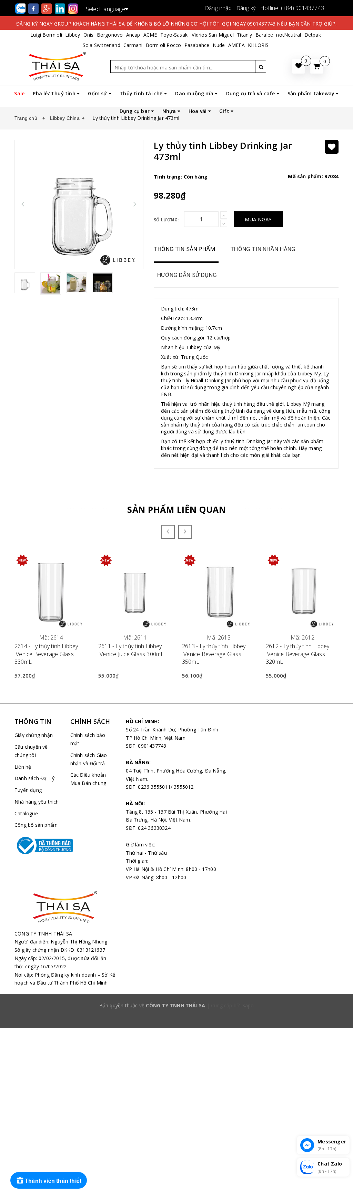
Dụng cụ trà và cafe (251, 93)
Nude (219, 45)
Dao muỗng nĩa (195, 93)
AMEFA (236, 45)
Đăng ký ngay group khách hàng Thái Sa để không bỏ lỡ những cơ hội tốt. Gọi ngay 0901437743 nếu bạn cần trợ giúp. (176, 23)
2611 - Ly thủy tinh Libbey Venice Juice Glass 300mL (131, 650)
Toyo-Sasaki (174, 34)
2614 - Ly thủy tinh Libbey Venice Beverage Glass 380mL (46, 653)
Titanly (244, 34)
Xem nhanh (51, 633)
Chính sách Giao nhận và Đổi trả (88, 759)
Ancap (133, 34)
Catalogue (26, 813)
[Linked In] (61, 8)
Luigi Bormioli (46, 34)
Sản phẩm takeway (312, 93)
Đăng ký (245, 8)
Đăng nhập (218, 8)
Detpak (312, 34)
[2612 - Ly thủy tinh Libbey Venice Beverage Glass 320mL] (302, 591)
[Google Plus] (47, 8)
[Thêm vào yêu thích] (332, 147)
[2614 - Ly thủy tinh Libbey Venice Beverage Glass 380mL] (51, 591)
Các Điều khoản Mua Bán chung (88, 778)
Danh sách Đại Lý (34, 778)
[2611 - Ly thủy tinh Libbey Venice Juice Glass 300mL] (135, 591)
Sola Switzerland (101, 45)
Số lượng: (166, 220)
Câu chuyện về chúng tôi (31, 751)
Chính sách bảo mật (87, 739)
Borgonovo (110, 34)
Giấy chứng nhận (33, 735)
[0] (316, 66)
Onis (88, 34)
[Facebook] (34, 8)
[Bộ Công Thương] (37, 845)
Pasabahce (197, 45)
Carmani (132, 45)
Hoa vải (198, 111)
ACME (150, 34)
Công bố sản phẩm (36, 825)
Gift (225, 111)
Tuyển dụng (28, 790)
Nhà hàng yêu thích (36, 801)
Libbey (72, 34)
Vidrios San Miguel (213, 34)
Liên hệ (22, 767)
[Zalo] (21, 8)
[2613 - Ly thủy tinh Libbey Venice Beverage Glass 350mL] (218, 591)
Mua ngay (258, 219)
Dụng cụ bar (135, 111)
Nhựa (170, 111)
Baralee (264, 34)
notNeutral (288, 34)
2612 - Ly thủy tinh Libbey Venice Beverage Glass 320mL (298, 653)
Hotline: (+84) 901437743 (292, 8)
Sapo (248, 1005)
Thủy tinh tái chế (142, 93)
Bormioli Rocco (163, 45)
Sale (19, 93)
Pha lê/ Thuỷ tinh (55, 93)
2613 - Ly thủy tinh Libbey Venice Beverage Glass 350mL (214, 653)
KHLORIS (258, 45)
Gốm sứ (98, 93)
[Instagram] (73, 8)
